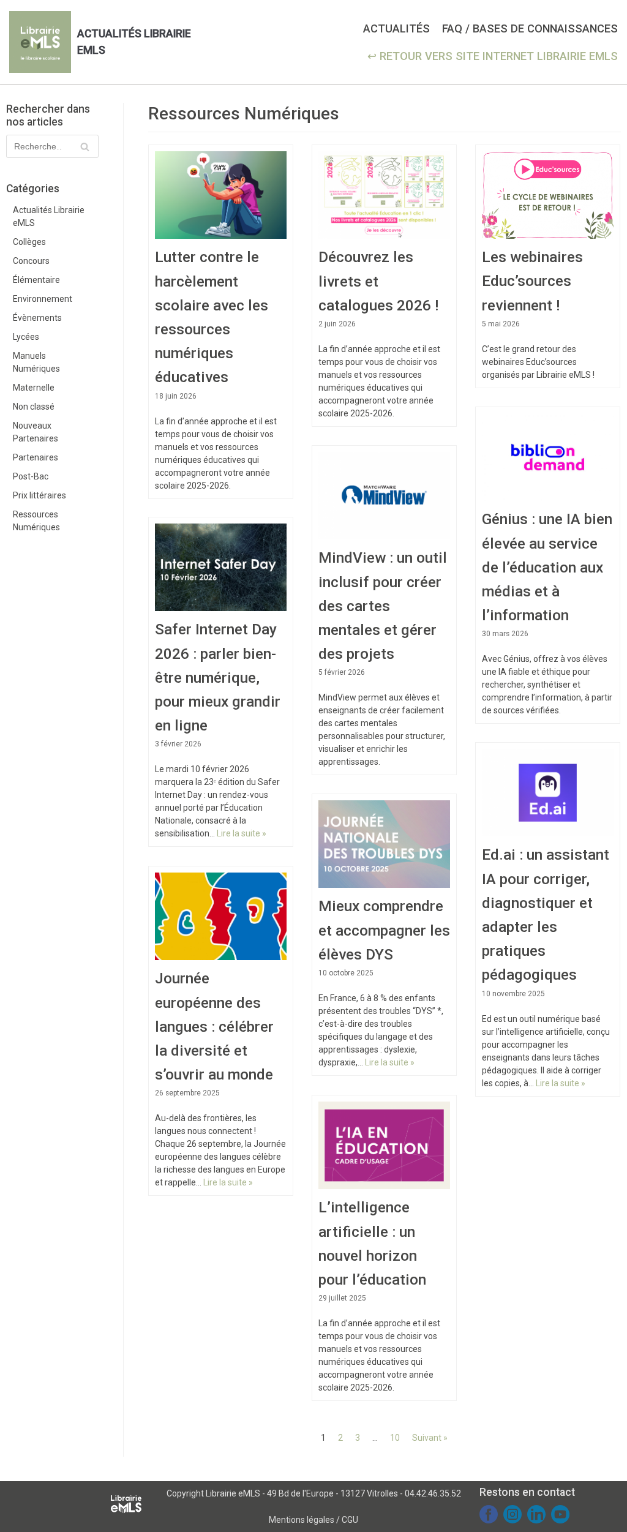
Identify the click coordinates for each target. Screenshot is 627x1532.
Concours (31, 261)
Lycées (26, 337)
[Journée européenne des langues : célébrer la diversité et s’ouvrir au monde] (221, 917)
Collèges (29, 242)
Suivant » (430, 1438)
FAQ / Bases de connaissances (530, 28)
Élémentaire (36, 280)
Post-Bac (30, 476)
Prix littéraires (39, 495)
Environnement (42, 299)
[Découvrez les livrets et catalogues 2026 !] (384, 195)
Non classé (33, 406)
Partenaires (35, 457)
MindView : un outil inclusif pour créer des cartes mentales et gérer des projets (382, 606)
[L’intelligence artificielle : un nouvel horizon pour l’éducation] (384, 1146)
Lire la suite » (241, 833)
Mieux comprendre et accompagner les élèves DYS (384, 930)
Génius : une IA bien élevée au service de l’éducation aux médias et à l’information (547, 567)
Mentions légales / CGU (313, 1520)
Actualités (396, 28)
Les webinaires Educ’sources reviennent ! (532, 281)
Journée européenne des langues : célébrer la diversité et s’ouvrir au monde (214, 1026)
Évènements (37, 318)
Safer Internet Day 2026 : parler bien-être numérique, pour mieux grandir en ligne (217, 677)
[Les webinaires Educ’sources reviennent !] (548, 195)
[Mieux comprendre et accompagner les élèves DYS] (384, 844)
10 (395, 1438)
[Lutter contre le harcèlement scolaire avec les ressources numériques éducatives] (221, 195)
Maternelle (33, 387)
